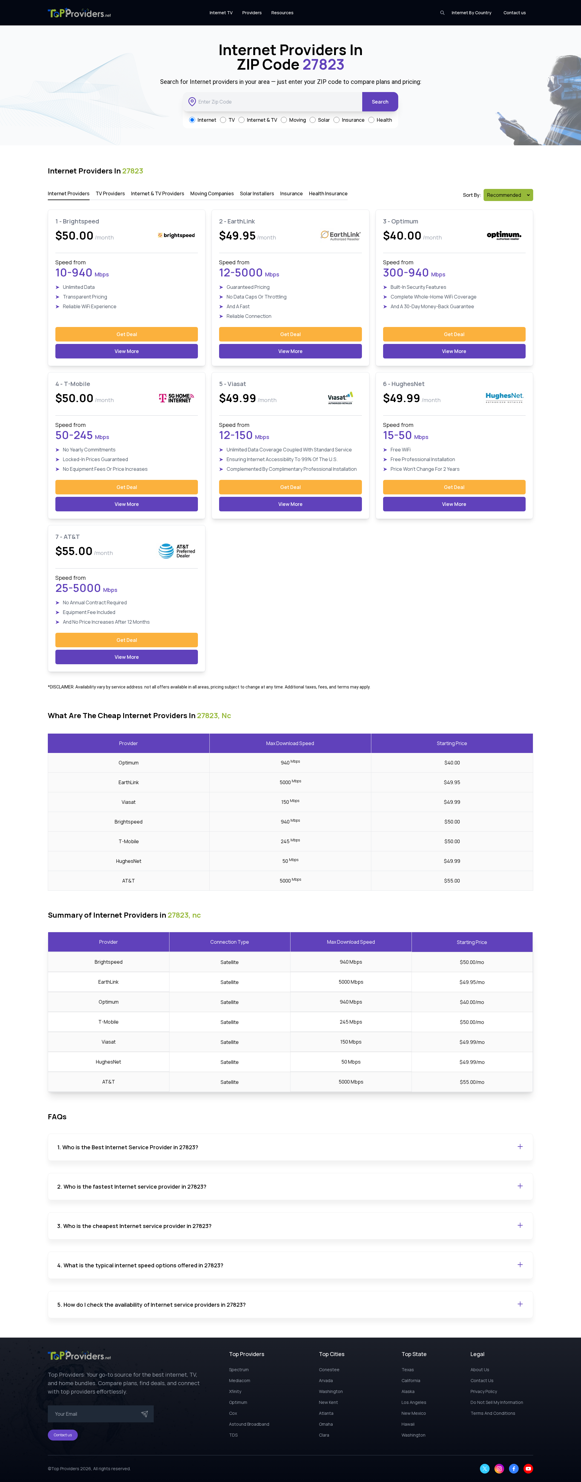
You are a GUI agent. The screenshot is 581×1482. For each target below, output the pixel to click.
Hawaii (408, 1424)
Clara (324, 1435)
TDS (233, 1435)
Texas (408, 1369)
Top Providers (65, 1468)
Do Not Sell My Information (497, 1402)
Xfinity (235, 1391)
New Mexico (414, 1413)
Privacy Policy (484, 1391)
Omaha (326, 1424)
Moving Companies (212, 193)
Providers (252, 12)
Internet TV (221, 12)
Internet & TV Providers (157, 193)
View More (127, 351)
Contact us (515, 12)
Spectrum (239, 1369)
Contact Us (482, 1380)
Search (380, 101)
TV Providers (110, 193)
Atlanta (326, 1413)
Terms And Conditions (493, 1413)
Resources (282, 12)
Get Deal (127, 334)
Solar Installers (257, 193)
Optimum (238, 1402)
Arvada (326, 1380)
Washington (331, 1391)
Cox (233, 1413)
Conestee (329, 1369)
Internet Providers (69, 193)
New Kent (328, 1402)
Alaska (408, 1391)
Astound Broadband (249, 1424)
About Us (480, 1369)
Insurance (291, 193)
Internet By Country (471, 12)
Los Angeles (414, 1402)
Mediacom (239, 1380)
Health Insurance (328, 193)
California (411, 1380)
